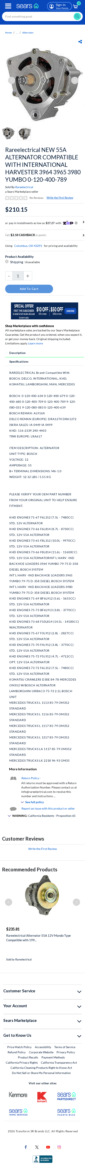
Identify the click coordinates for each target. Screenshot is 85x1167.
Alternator (28, 32)
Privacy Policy (66, 1052)
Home (8, 32)
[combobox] (42, 16)
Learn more (35, 343)
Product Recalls (28, 1057)
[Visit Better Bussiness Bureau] (42, 1159)
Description (17, 353)
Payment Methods (53, 1057)
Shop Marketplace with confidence (29, 326)
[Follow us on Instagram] (59, 1147)
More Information (23, 769)
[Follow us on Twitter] (37, 1147)
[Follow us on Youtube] (48, 1147)
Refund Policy (17, 1052)
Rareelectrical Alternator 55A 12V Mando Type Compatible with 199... (38, 938)
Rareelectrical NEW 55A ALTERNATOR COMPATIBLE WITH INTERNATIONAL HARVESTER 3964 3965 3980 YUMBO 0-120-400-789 (43, 164)
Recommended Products (29, 869)
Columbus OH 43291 (28, 245)
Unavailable (33, 262)
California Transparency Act (59, 1062)
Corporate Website (41, 1052)
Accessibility (43, 1047)
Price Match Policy (19, 1047)
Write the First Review (60, 197)
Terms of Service (64, 1047)
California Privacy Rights (22, 1062)
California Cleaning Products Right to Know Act (41, 1067)
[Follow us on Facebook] (26, 1147)
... (17, 32)
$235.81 (13, 929)
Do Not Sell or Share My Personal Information (41, 1073)
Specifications (18, 361)
